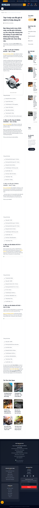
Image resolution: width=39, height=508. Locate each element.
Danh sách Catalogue (10, 479)
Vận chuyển (10, 493)
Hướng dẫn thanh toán (10, 470)
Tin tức (6, 12)
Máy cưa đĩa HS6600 (7, 187)
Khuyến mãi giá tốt (31, 36)
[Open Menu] (2, 8)
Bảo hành (10, 489)
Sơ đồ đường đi (10, 476)
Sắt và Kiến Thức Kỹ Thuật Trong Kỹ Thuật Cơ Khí (7, 428)
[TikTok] (30, 476)
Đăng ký (29, 486)
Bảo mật (10, 491)
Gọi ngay (32, 149)
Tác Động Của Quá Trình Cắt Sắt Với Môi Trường (8, 395)
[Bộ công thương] (19, 461)
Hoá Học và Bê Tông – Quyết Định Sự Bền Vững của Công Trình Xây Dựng (35, 101)
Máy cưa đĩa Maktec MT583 (8, 53)
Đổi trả (10, 496)
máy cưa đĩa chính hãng (14, 368)
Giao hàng (10, 495)
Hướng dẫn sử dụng (32, 31)
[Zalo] (33, 476)
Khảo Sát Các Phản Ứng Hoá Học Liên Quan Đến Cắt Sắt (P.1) (35, 116)
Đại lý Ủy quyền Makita (10, 477)
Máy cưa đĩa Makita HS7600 (8, 313)
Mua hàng (10, 472)
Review (29, 40)
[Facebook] (24, 476)
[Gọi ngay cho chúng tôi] (2, 502)
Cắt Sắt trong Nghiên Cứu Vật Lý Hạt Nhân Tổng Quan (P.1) (35, 86)
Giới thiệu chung (10, 488)
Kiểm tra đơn (10, 474)
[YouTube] (27, 476)
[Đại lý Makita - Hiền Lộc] (6, 5)
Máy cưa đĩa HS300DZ (7, 124)
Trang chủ (2, 12)
